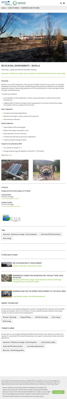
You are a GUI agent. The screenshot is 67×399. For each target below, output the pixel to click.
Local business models (48, 342)
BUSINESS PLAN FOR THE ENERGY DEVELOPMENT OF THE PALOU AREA (39, 291)
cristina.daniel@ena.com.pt (10, 199)
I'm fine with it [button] (58, 392)
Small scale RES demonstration (13, 346)
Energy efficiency (25, 317)
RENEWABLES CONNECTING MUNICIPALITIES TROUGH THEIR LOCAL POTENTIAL (38, 276)
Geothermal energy (41, 317)
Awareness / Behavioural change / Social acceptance (20, 342)
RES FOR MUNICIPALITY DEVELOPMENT (27, 263)
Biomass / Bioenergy (9, 317)
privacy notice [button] (39, 396)
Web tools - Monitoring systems (13, 350)
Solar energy (56, 317)
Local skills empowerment (35, 346)
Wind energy (7, 321)
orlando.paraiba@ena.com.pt (10, 206)
